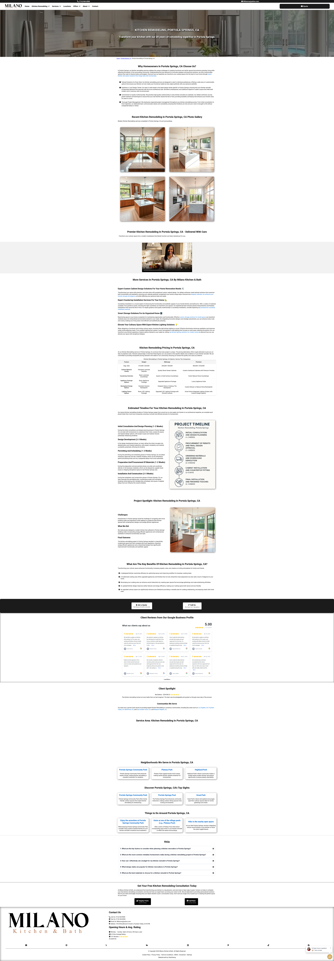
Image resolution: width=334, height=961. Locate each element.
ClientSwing (172, 957)
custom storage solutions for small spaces (193, 317)
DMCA (176, 955)
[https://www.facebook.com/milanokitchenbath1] (26, 945)
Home (118, 58)
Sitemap (189, 955)
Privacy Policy (156, 955)
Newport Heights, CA (160, 709)
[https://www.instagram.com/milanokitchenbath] (66, 945)
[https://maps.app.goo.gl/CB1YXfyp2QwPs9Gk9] (308, 945)
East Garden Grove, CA (144, 709)
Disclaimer (182, 955)
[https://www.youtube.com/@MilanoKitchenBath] (187, 945)
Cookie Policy (146, 955)
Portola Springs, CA (126, 58)
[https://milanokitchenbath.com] (13, 6)
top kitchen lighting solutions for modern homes (184, 332)
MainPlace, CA (129, 709)
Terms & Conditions (167, 955)
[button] (49, 6)
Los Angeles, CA (203, 707)
